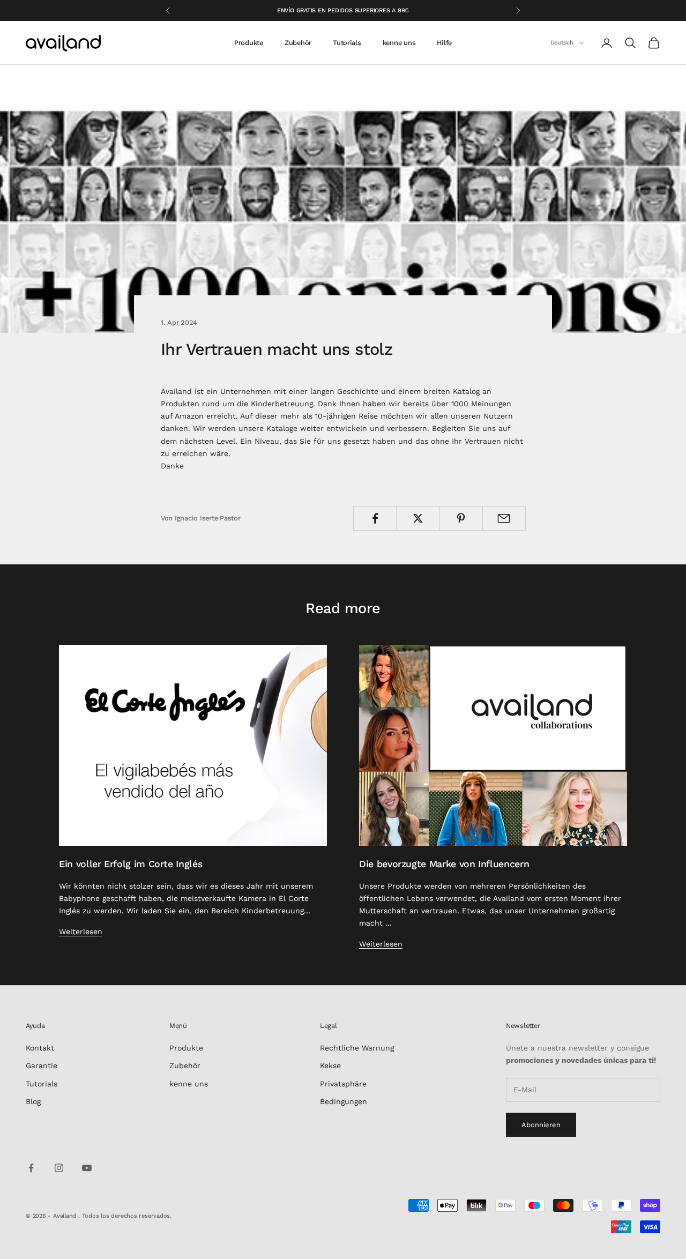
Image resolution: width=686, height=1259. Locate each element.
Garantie (41, 1065)
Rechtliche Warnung (357, 1048)
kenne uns (399, 43)
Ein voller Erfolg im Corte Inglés (130, 863)
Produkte (248, 43)
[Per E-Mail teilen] (504, 518)
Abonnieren (541, 1125)
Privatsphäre (343, 1083)
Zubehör (298, 43)
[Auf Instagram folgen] (59, 1168)
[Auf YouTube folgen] (86, 1168)
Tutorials (347, 43)
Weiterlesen (80, 931)
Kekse (330, 1065)
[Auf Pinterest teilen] (461, 518)
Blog (33, 1101)
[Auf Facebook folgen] (31, 1168)
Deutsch (561, 42)
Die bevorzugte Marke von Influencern (444, 863)
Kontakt (40, 1048)
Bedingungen (343, 1101)
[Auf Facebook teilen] (375, 518)
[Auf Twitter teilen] (418, 518)
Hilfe (444, 43)
